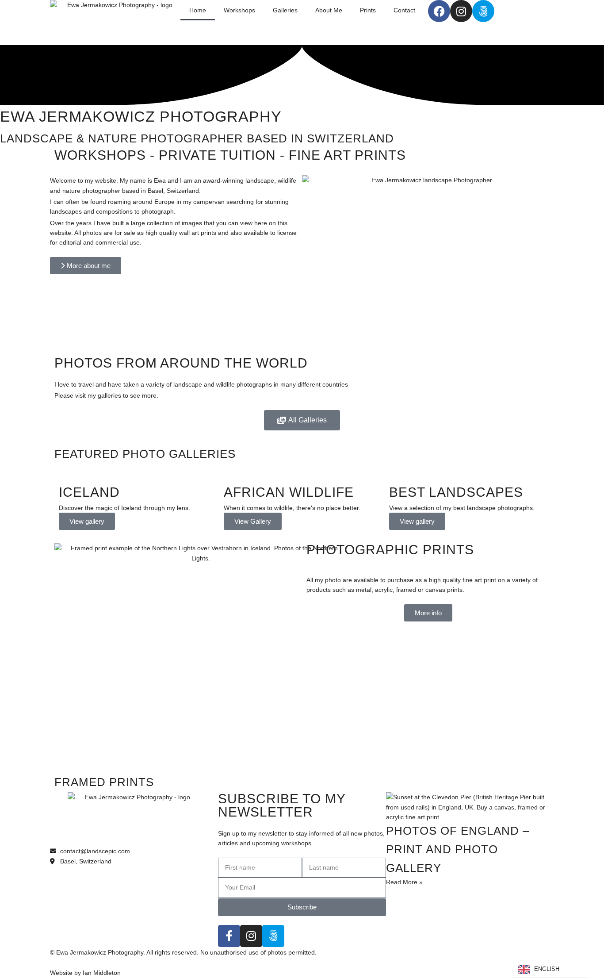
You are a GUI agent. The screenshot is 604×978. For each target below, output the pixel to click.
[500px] (483, 11)
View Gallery (252, 521)
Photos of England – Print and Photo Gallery (457, 849)
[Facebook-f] (229, 936)
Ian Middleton (102, 972)
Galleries (285, 10)
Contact (404, 10)
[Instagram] (461, 11)
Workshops (239, 10)
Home (197, 10)
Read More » (404, 882)
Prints (368, 10)
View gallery (86, 521)
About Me (328, 10)
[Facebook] (439, 11)
